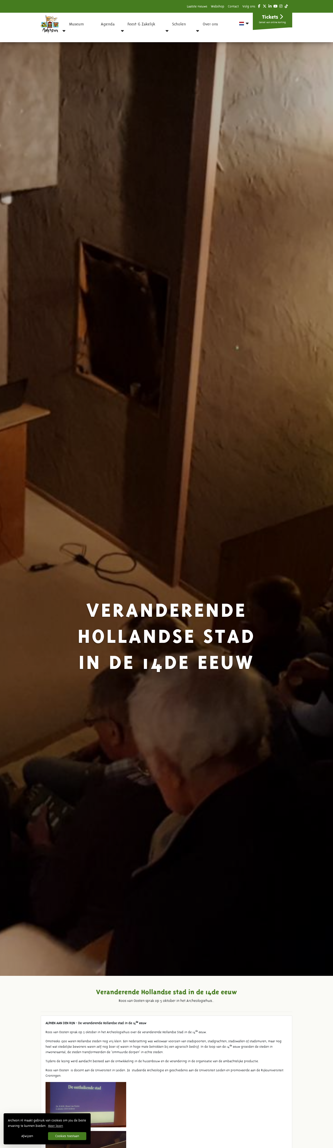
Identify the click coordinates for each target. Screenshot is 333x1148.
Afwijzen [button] (27, 1136)
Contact (233, 6)
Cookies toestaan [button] (67, 1136)
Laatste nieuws (197, 6)
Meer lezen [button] (55, 1126)
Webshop (217, 6)
